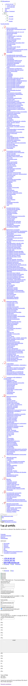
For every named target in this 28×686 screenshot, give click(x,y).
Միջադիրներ (10, 325)
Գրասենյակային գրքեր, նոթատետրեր (16, 56)
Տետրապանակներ (11, 180)
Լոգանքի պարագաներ (13, 306)
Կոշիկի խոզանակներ (12, 360)
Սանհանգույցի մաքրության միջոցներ (16, 268)
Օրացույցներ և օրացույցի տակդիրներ (16, 142)
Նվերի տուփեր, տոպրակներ (14, 507)
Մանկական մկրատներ (13, 202)
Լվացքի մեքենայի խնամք (13, 282)
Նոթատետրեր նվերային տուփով (15, 70)
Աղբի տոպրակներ (11, 294)
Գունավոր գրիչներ (11, 166)
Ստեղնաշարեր (10, 380)
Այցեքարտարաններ (12, 114)
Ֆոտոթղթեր (10, 34)
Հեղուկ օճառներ (11, 285)
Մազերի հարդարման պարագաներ (16, 374)
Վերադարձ (7, 547)
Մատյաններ (10, 148)
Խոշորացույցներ (11, 144)
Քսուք (8, 331)
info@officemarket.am (11, 562)
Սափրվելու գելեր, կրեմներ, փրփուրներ (17, 337)
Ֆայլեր (8, 91)
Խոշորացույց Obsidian (12, 145)
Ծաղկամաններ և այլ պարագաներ (16, 216)
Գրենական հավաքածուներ (14, 172)
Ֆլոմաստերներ (10, 190)
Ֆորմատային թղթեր (12, 33)
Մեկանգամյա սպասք (12, 416)
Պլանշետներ (10, 97)
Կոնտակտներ (4, 538)
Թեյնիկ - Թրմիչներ (11, 430)
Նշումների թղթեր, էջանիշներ (14, 36)
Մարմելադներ (10, 447)
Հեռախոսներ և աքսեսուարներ (14, 389)
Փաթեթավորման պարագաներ (15, 505)
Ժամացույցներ (10, 220)
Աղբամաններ (10, 293)
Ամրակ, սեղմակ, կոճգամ (13, 122)
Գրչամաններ (10, 119)
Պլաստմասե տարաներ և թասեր (15, 426)
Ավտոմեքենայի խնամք (12, 298)
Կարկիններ (10, 182)
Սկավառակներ (10, 386)
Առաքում (7, 8)
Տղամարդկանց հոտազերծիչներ (15, 343)
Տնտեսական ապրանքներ (13, 229)
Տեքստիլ (8, 479)
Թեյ (7, 437)
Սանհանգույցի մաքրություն (14, 263)
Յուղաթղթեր (10, 453)
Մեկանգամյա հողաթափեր (14, 495)
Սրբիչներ (9, 480)
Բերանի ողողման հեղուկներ (14, 312)
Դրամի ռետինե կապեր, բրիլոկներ (15, 137)
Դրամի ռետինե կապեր (13, 138)
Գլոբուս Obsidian (11, 199)
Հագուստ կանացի (11, 486)
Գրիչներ (9, 72)
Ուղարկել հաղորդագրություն (7, 591)
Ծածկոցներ (10, 490)
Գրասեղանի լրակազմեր (13, 101)
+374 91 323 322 (9, 4)
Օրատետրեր (10, 57)
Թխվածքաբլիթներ (11, 442)
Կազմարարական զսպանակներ (15, 107)
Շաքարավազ (10, 438)
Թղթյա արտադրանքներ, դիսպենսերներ (17, 231)
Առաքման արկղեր (11, 476)
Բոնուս (5, 550)
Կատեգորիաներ (5, 23)
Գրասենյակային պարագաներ (14, 55)
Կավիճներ (9, 184)
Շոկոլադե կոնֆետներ (12, 445)
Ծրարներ (9, 45)
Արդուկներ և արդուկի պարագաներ (16, 367)
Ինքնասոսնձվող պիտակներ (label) (15, 42)
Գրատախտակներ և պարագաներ (15, 129)
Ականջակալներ (11, 385)
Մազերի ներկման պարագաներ (15, 352)
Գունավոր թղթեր (11, 44)
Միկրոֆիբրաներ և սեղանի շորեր (15, 243)
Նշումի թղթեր (10, 37)
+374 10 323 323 (9, 558)
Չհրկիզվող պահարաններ (13, 225)
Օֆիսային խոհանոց (11, 396)
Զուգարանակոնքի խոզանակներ (15, 267)
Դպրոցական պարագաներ (13, 151)
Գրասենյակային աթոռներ (13, 209)
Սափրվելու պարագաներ (13, 333)
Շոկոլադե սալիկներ (12, 443)
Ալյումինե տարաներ (12, 418)
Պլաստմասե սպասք (12, 424)
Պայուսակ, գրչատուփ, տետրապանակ (17, 174)
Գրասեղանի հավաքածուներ (14, 103)
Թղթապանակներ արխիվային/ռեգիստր (17, 80)
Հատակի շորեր (10, 250)
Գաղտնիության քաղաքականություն (13, 551)
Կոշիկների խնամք (11, 354)
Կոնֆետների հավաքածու (13, 441)
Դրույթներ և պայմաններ (10, 552)
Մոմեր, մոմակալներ (12, 509)
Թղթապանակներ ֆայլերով (14, 90)
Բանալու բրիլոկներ (12, 141)
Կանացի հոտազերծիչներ (13, 341)
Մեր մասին (6, 543)
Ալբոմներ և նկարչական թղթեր (15, 156)
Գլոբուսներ (9, 198)
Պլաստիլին (9, 203)
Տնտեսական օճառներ (12, 289)
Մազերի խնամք (11, 346)
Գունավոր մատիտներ (12, 191)
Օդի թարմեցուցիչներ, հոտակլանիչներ (16, 264)
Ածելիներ (9, 335)
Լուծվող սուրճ (10, 434)
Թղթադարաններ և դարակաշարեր (16, 102)
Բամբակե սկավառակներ (13, 319)
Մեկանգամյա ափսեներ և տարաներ (16, 414)
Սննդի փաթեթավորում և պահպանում (16, 423)
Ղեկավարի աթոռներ (12, 213)
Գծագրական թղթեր (12, 159)
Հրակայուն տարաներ (12, 407)
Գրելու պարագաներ (12, 71)
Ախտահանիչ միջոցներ (13, 297)
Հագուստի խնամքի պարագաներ (15, 281)
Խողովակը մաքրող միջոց (13, 266)
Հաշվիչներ (9, 118)
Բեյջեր (8, 134)
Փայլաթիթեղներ (11, 451)
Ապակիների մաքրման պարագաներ (16, 254)
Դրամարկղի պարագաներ (13, 140)
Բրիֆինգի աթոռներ (12, 212)
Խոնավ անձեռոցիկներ (12, 344)
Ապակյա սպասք (11, 400)
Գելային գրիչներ (11, 164)
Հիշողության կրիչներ (12, 384)
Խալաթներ (9, 498)
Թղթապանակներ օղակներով (14, 82)
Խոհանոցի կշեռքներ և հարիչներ (15, 373)
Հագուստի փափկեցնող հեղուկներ (15, 277)
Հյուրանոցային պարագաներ (13, 492)
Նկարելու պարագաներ (13, 187)
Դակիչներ (9, 123)
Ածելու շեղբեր (10, 336)
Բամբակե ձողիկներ (12, 317)
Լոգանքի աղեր (11, 305)
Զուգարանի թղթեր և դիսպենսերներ (16, 232)
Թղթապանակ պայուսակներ (14, 92)
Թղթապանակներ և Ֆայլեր (14, 79)
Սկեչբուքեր (10, 157)
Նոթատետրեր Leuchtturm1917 (14, 68)
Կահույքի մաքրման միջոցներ (14, 246)
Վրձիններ (9, 188)
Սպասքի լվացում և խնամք (13, 255)
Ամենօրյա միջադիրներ (12, 323)
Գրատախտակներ (11, 130)
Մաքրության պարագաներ (14, 247)
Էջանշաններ (10, 171)
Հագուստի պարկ (11, 175)
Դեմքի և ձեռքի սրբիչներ (13, 484)
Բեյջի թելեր (10, 136)
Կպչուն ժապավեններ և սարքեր (15, 462)
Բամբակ (9, 320)
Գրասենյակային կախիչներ (14, 221)
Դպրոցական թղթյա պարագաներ (15, 152)
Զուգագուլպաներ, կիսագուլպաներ (16, 488)
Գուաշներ (9, 195)
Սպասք (9, 397)
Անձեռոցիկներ (10, 233)
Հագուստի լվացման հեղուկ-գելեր (15, 274)
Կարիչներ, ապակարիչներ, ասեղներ (16, 121)
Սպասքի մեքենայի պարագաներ (15, 260)
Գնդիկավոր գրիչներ (12, 163)
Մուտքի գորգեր (11, 295)
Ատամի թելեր (10, 313)
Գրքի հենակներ (11, 170)
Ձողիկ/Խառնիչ (10, 422)
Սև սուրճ (9, 435)
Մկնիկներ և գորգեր (12, 381)
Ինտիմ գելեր (10, 327)
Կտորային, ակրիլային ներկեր (14, 192)
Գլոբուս (9, 201)
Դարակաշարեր (11, 218)
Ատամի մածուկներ (12, 310)
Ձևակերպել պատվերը (10, 521)
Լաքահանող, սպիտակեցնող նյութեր (16, 279)
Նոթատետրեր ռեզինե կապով (14, 60)
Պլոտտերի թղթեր (11, 48)
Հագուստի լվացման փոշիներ (14, 275)
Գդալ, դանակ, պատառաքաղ (14, 404)
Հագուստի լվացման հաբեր (13, 278)
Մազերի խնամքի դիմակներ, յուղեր (16, 350)
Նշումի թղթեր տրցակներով (14, 38)
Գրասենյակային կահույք (12, 208)
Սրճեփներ (9, 428)
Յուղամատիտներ (11, 194)
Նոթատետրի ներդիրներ (13, 63)
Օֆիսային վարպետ (11, 457)
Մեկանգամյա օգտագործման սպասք (16, 410)
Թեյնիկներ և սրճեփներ (12, 427)
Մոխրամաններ (11, 408)
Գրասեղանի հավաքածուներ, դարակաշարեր (14, 99)
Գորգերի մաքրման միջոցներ (14, 248)
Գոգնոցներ (9, 178)
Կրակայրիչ (10, 469)
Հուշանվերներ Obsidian (12, 226)
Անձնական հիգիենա (11, 301)
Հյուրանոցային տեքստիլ (13, 494)
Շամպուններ (10, 347)
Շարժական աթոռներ (12, 210)
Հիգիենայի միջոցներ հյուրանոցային (16, 499)
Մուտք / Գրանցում (10, 11)
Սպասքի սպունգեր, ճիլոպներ (14, 259)
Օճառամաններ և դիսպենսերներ (15, 290)
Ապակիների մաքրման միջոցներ (15, 251)
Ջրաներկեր (10, 197)
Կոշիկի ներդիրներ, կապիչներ (14, 359)
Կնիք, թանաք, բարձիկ (12, 115)
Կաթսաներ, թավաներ (12, 406)
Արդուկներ (9, 370)
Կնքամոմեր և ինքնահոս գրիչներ (15, 78)
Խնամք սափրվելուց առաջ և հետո (15, 339)
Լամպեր (9, 460)
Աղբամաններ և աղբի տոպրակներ (16, 291)
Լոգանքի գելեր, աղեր (12, 302)
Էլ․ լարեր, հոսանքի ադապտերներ (16, 461)
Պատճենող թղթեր (11, 41)
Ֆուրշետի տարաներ (12, 420)
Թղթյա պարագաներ (11, 28)
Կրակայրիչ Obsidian (12, 470)
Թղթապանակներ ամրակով (14, 83)
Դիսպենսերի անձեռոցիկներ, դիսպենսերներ (14, 235)
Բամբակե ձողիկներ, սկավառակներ (16, 316)
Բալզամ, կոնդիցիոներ (12, 348)
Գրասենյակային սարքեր (13, 125)
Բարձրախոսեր (10, 388)
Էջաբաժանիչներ (11, 95)
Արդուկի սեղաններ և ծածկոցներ (15, 369)
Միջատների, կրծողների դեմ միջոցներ (16, 472)
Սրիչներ (9, 183)
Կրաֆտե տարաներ (12, 419)
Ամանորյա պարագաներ (13, 510)
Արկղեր (9, 473)
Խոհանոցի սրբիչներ (12, 481)
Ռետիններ (9, 186)
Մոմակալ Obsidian (11, 511)
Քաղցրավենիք (10, 439)
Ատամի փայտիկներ (12, 315)
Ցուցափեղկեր (10, 224)
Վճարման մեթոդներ (6, 535)
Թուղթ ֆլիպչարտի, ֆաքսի (13, 46)
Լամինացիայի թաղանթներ (14, 106)
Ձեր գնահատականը (6, 602)
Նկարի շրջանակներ (12, 217)
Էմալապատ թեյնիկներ (13, 431)
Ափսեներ (9, 399)
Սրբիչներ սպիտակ (12, 497)
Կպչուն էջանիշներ (11, 40)
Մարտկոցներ (10, 458)
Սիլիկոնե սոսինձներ (12, 465)
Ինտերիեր (9, 214)
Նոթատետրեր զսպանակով (14, 61)
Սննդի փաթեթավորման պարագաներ (16, 454)
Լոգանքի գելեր (11, 304)
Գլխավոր (3, 534)
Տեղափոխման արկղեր (12, 475)
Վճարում (6, 546)
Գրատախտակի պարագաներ (14, 132)
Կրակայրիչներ (10, 468)
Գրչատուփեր (10, 176)
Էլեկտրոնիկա (10, 363)
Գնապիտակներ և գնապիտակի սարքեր (17, 49)
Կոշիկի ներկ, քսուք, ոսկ (13, 355)
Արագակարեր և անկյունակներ (15, 94)
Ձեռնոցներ (9, 258)
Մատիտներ (10, 75)
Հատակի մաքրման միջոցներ (14, 244)
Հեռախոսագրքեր (11, 64)
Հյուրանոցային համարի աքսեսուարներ (17, 501)
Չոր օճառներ (10, 286)
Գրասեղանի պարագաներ (13, 113)
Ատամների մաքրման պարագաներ (16, 308)
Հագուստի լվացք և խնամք (13, 272)
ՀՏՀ (6, 9)
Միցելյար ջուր (10, 332)
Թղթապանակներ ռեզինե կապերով (16, 86)
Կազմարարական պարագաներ (15, 105)
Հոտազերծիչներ (11, 340)
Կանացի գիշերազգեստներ (13, 487)
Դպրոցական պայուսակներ (14, 179)
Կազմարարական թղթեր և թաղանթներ (17, 111)
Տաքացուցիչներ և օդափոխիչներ (15, 371)
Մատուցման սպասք (12, 401)
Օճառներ (9, 283)
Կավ (8, 205)
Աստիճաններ (10, 466)
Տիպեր (8, 160)
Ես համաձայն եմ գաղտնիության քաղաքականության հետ (10, 609)
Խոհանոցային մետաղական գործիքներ (17, 449)
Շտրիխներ (9, 76)
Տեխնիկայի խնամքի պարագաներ (15, 382)
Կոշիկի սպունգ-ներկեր (12, 358)
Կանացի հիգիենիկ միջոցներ (14, 321)
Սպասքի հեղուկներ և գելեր (14, 256)
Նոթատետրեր (10, 59)
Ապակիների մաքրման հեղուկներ (15, 252)
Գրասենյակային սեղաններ (14, 222)
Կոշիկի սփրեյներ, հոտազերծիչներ (15, 356)
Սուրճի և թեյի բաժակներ (13, 403)
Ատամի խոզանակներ (12, 309)
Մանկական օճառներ (12, 287)
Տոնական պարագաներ (12, 503)
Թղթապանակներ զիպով (13, 84)
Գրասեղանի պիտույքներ (13, 117)
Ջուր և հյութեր (10, 432)
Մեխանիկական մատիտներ (14, 168)
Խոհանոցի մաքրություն (13, 262)
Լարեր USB (10, 390)
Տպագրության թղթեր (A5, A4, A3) (15, 32)
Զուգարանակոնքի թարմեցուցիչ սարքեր (17, 270)
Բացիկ (8, 506)
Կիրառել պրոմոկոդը (6, 684)
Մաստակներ (10, 446)
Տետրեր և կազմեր (11, 153)
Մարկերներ (10, 74)
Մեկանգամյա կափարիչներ (14, 415)
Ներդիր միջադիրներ (12, 324)
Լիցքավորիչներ (11, 392)
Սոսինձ (8, 464)
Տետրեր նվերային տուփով (13, 155)
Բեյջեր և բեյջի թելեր (12, 133)
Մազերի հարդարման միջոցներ (15, 351)
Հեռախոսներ (10, 393)
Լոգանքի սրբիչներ (11, 483)
